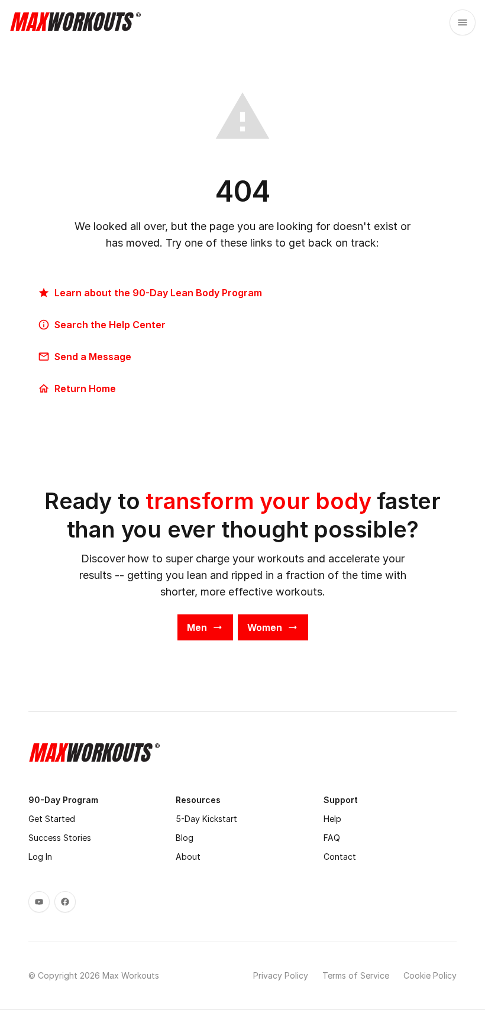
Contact (340, 857)
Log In (40, 857)
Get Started (51, 819)
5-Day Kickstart (206, 819)
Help (332, 819)
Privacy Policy (280, 975)
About (188, 857)
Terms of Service (355, 975)
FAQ (332, 838)
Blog (184, 838)
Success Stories (59, 838)
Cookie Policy (430, 975)
